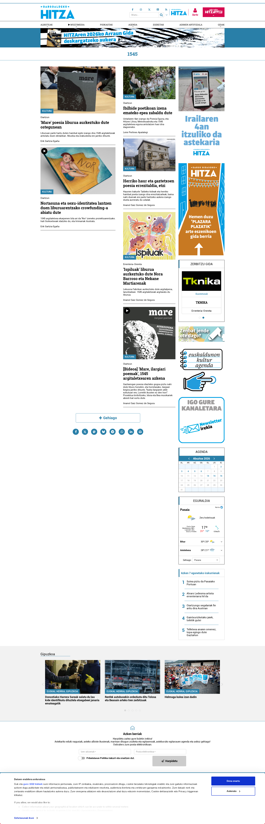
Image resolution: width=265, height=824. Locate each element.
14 (208, 476)
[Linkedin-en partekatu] (131, 432)
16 (221, 476)
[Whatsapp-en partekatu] (122, 432)
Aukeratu (231, 791)
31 (210, 467)
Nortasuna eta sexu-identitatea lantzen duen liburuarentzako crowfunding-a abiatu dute (75, 208)
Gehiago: (187, 560)
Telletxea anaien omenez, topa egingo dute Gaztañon (201, 632)
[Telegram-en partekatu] (112, 432)
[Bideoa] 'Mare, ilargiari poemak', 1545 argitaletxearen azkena (144, 373)
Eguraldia (201, 501)
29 (197, 467)
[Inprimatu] (140, 432)
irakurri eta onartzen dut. (110, 758)
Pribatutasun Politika (97, 758)
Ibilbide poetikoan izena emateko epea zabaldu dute (147, 110)
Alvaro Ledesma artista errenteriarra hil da (200, 595)
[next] (214, 458)
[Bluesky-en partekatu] (103, 432)
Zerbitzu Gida (201, 264)
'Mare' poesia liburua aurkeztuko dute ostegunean (74, 125)
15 (214, 476)
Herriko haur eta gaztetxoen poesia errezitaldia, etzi (148, 183)
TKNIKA (201, 302)
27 (183, 467)
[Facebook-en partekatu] (76, 432)
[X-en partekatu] (85, 432)
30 (203, 467)
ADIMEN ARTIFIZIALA (190, 24)
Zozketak (158, 24)
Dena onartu (233, 781)
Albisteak (46, 24)
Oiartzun (44, 117)
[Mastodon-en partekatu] (94, 432)
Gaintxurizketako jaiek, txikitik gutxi (200, 619)
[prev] (189, 458)
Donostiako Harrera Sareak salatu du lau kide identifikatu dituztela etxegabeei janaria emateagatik (72, 700)
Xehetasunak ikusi (24, 818)
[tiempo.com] (221, 507)
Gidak (221, 24)
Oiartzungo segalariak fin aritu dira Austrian (201, 607)
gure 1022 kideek (32, 784)
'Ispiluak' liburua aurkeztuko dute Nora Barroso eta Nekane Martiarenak (143, 276)
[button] (206, 560)
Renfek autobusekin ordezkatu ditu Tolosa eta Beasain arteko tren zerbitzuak (130, 698)
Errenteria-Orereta (132, 264)
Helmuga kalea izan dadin (181, 697)
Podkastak (106, 24)
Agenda (132, 24)
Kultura (47, 111)
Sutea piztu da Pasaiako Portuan (201, 583)
